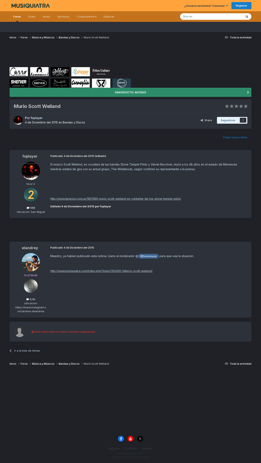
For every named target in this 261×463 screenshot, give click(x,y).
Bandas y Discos (74, 122)
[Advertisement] (84, 55)
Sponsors (64, 16)
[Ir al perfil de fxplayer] (18, 120)
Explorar (109, 16)
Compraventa (86, 16)
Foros (17, 16)
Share (207, 120)
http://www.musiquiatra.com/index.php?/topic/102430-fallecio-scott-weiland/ (101, 271)
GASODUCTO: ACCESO (130, 92)
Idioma (113, 448)
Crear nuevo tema (235, 137)
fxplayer (37, 118)
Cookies (146, 448)
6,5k (32, 299)
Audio (46, 16)
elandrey (30, 248)
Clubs (31, 16)
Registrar (241, 5)
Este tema (231, 16)
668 (32, 207)
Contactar (130, 448)
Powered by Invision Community (130, 457)
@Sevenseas (148, 256)
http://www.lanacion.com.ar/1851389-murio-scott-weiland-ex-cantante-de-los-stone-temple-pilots (115, 198)
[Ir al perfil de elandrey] (31, 262)
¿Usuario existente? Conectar (205, 5)
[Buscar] (246, 16)
